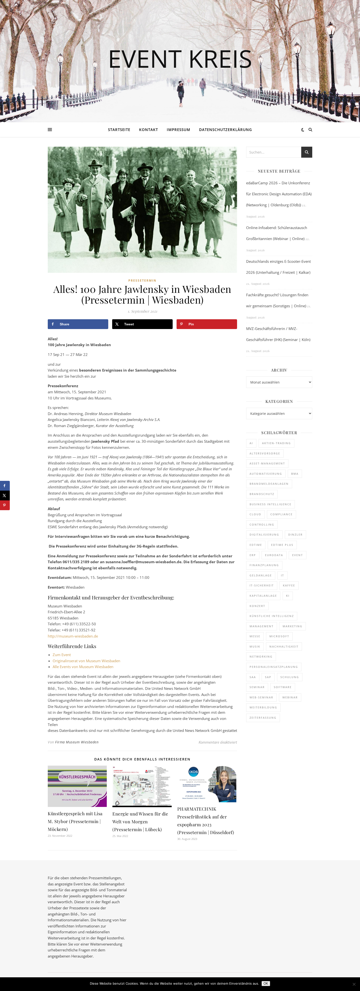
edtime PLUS (282, 545)
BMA (295, 473)
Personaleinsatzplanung (274, 667)
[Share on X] (5, 495)
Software (283, 687)
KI (287, 595)
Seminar (257, 687)
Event (297, 555)
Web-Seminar (261, 697)
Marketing (292, 626)
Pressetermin (142, 280)
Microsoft (279, 636)
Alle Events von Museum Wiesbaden (83, 666)
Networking (261, 656)
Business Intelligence (270, 504)
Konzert (257, 606)
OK (266, 983)
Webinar (290, 697)
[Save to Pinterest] (5, 505)
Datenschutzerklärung (225, 129)
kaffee (289, 585)
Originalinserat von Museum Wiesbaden (86, 660)
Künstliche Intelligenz (272, 616)
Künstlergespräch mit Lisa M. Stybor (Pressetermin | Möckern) (75, 821)
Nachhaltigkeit (284, 646)
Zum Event (62, 654)
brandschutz (262, 494)
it (282, 575)
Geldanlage (261, 575)
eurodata (274, 555)
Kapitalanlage (263, 595)
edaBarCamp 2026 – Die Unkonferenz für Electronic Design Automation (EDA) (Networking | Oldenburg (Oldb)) (279, 193)
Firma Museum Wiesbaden (76, 742)
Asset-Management (267, 463)
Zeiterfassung (263, 717)
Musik (255, 646)
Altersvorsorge (265, 453)
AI (251, 443)
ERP (253, 555)
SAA (253, 677)
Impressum (178, 129)
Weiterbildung (263, 707)
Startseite (119, 129)
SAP (268, 677)
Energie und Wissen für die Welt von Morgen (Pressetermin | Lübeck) (140, 821)
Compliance (281, 514)
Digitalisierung (264, 534)
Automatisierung (266, 473)
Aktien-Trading (276, 443)
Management (262, 626)
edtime (256, 545)
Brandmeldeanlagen (269, 483)
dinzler (295, 534)
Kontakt (148, 129)
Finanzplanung (264, 565)
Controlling (262, 524)
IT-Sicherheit (262, 585)
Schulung (289, 677)
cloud (255, 514)
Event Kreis (180, 58)
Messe (255, 636)
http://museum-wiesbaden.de (73, 636)
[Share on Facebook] (5, 486)
